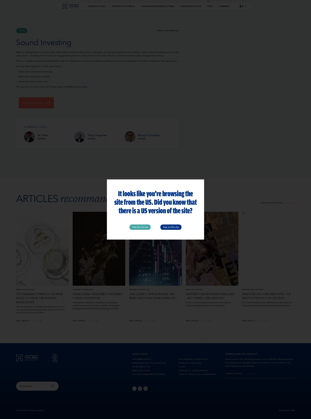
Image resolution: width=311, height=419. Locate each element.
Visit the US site (140, 227)
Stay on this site (171, 227)
